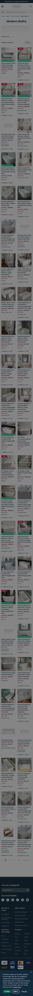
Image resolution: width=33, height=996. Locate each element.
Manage (24, 991)
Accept (7, 991)
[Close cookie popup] (31, 972)
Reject (15, 991)
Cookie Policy (17, 987)
